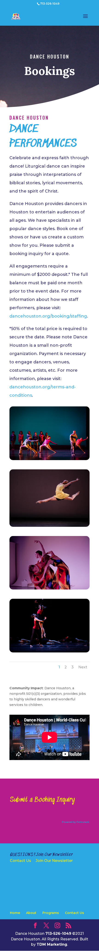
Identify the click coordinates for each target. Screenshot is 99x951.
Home (15, 913)
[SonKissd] (49, 459)
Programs (50, 913)
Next (82, 667)
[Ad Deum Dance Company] (49, 526)
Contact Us (20, 860)
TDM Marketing (52, 944)
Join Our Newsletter (54, 860)
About (31, 913)
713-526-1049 (49, 3)
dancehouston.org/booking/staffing (48, 316)
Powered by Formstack (75, 821)
